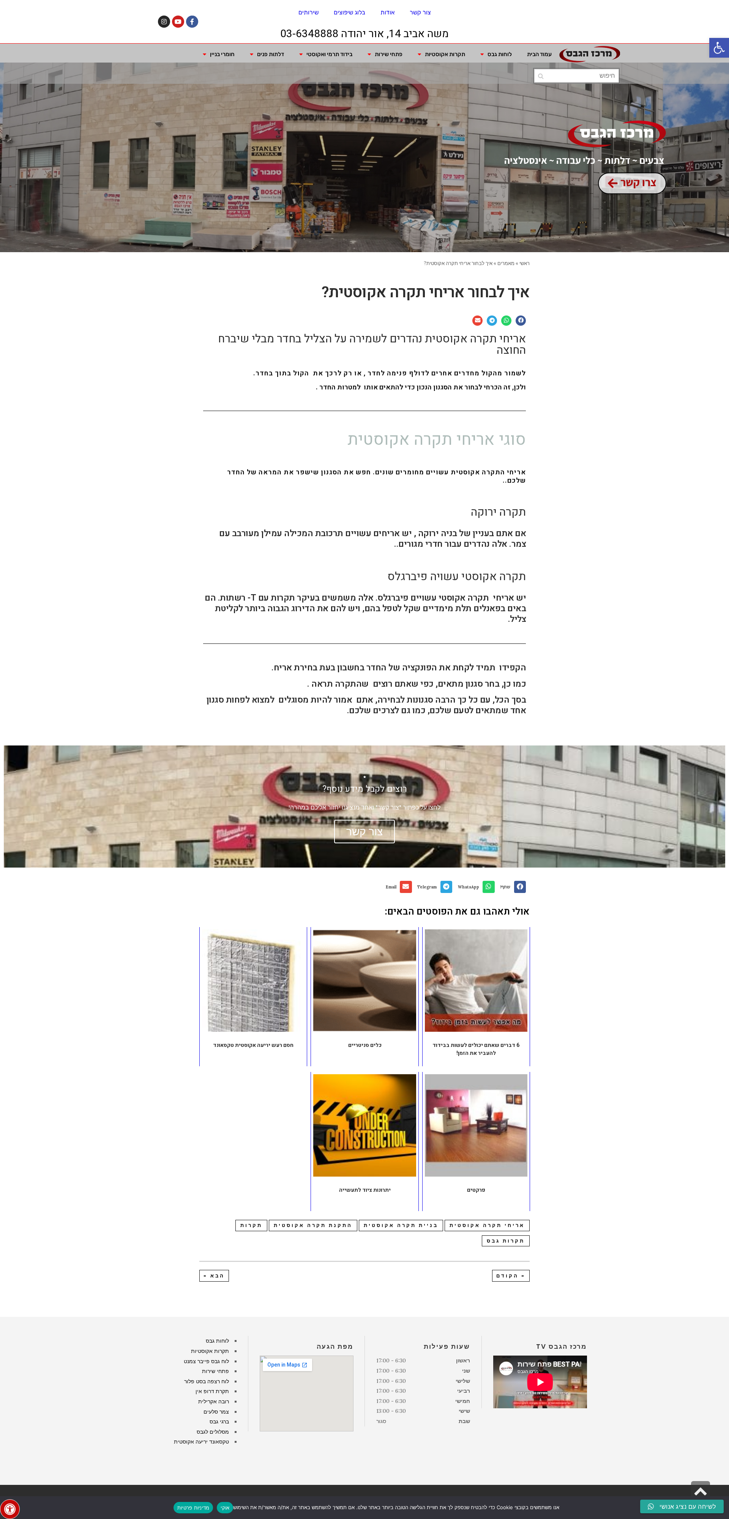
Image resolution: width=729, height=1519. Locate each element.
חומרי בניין (222, 54)
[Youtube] (178, 22)
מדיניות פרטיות (193, 1508)
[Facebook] (192, 22)
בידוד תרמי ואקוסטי (329, 54)
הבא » (214, 1275)
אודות (387, 12)
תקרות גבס (506, 1240)
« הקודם (510, 1275)
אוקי (225, 1508)
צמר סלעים (216, 1411)
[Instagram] (164, 22)
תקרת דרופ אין (212, 1391)
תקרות (251, 1225)
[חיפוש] (541, 76)
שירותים (308, 12)
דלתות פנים (270, 54)
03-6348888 (309, 34)
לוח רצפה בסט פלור (206, 1381)
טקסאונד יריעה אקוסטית (201, 1441)
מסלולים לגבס (213, 1431)
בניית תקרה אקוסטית (401, 1225)
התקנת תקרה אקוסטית (313, 1225)
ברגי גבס (219, 1421)
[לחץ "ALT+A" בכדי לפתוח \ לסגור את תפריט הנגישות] (10, 1509)
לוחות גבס (500, 54)
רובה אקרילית (213, 1401)
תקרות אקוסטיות (445, 54)
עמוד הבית (539, 54)
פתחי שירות (388, 54)
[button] (719, 48)
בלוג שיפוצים (349, 12)
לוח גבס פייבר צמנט (206, 1361)
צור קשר (420, 12)
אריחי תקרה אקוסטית (487, 1225)
